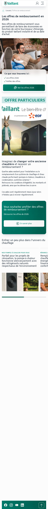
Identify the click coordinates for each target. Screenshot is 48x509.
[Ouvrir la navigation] (42, 3)
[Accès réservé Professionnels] (37, 3)
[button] (20, 269)
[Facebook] (5, 506)
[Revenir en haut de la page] (41, 505)
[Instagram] (11, 506)
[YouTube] (17, 506)
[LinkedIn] (22, 506)
